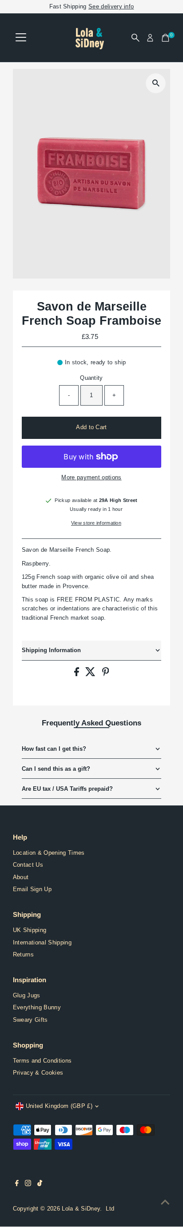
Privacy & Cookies (38, 1072)
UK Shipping (30, 930)
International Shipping (42, 942)
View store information (96, 523)
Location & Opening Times (49, 852)
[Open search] (135, 38)
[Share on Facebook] (77, 674)
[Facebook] (17, 1184)
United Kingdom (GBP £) (59, 1106)
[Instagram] (28, 1184)
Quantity (91, 377)
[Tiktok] (39, 1184)
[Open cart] (165, 38)
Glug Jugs (26, 995)
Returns (23, 954)
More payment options (91, 477)
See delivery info (111, 6)
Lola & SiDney (81, 1208)
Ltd (110, 1208)
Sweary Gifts (30, 1019)
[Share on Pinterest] (105, 674)
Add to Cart (91, 427)
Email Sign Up (32, 889)
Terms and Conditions (42, 1060)
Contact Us (28, 864)
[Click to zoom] (156, 83)
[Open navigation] (21, 38)
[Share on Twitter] (91, 674)
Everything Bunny (37, 1007)
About (21, 877)
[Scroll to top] (165, 1202)
